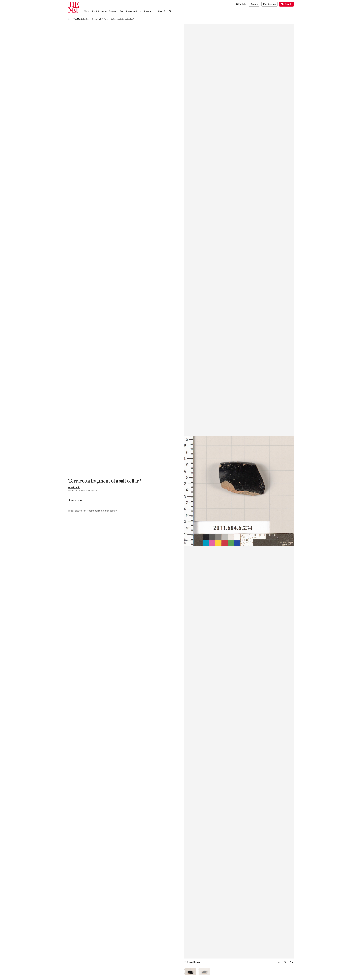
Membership (269, 4)
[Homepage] (73, 7)
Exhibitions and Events (104, 11)
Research (149, 11)
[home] (69, 19)
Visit (86, 11)
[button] (239, 491)
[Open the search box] (170, 11)
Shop (160, 11)
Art (121, 11)
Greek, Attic (74, 487)
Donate (254, 4)
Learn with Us (133, 11)
